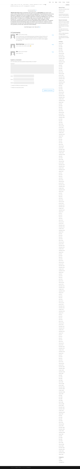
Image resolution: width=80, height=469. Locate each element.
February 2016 (61, 242)
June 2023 (60, 105)
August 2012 (61, 312)
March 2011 (61, 341)
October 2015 (61, 248)
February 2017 (61, 221)
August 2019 (61, 171)
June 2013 (60, 296)
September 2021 (62, 134)
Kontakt (67, 2)
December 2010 (61, 346)
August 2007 (61, 413)
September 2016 (62, 230)
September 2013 (62, 290)
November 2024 (62, 78)
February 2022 (61, 125)
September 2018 (62, 189)
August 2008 (61, 393)
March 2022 (61, 124)
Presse (64, 2)
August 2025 (61, 63)
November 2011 (62, 328)
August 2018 (61, 191)
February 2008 (61, 403)
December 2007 (61, 407)
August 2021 (61, 135)
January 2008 (61, 405)
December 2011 (61, 326)
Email (12, 79)
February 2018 (61, 201)
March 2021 (61, 144)
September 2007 (62, 412)
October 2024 (61, 80)
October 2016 (61, 228)
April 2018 (60, 198)
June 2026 (60, 46)
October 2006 (61, 430)
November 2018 (62, 186)
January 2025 (61, 75)
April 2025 (60, 70)
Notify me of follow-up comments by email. (20, 85)
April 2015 (60, 258)
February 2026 (61, 53)
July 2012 (60, 314)
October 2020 (61, 152)
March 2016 (61, 240)
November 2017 (62, 206)
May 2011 (60, 338)
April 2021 (60, 142)
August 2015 (61, 252)
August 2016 (61, 231)
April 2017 (60, 218)
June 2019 (60, 174)
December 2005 (61, 447)
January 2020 (61, 162)
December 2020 (61, 149)
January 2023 (61, 114)
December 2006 (61, 427)
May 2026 (60, 48)
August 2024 (61, 83)
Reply (53, 35)
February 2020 (61, 161)
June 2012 (60, 316)
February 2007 (61, 424)
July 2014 (60, 274)
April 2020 (60, 157)
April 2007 (60, 420)
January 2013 (61, 304)
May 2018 (60, 196)
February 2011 (61, 343)
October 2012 (61, 309)
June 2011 (60, 336)
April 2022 (60, 122)
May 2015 (60, 257)
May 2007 (60, 418)
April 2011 (60, 339)
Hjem (50, 2)
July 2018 (60, 193)
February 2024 (61, 92)
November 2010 (62, 348)
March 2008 (61, 402)
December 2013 (61, 285)
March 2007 (61, 422)
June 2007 (60, 417)
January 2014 (61, 284)
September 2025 (62, 61)
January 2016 (61, 243)
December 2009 (61, 366)
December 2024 (61, 77)
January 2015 (61, 264)
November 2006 (62, 429)
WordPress (29, 467)
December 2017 (61, 205)
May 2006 (60, 439)
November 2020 (62, 151)
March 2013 (61, 301)
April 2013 (60, 299)
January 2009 (61, 385)
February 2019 (61, 181)
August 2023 (61, 102)
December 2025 (61, 56)
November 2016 (62, 226)
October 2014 (61, 269)
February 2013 (61, 302)
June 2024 (60, 87)
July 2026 (60, 45)
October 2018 (61, 188)
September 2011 (62, 331)
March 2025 (61, 71)
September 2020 (62, 154)
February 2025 (61, 73)
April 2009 (60, 380)
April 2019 (60, 178)
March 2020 (61, 159)
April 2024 (60, 88)
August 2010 (61, 353)
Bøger (56, 2)
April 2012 (60, 319)
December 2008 (61, 386)
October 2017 (61, 208)
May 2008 (60, 398)
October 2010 (61, 349)
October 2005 (61, 450)
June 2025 (60, 66)
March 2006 (61, 442)
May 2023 (60, 107)
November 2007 (62, 408)
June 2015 (60, 255)
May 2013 (60, 297)
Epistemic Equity (62, 10)
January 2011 (61, 344)
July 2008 (60, 395)
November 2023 (62, 97)
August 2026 (61, 43)
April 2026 (60, 50)
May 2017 (60, 216)
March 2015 (61, 260)
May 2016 (60, 237)
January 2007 (61, 425)
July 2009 (60, 375)
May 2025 (60, 68)
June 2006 (60, 437)
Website (12, 82)
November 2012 (62, 307)
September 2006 (62, 432)
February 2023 (61, 112)
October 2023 (61, 98)
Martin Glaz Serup (15, 6)
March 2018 (61, 199)
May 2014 (60, 277)
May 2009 (60, 378)
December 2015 (61, 245)
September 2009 (62, 371)
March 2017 (61, 220)
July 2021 (60, 137)
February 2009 (61, 383)
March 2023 (61, 110)
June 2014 (60, 275)
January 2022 (61, 127)
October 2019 (61, 167)
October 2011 (61, 329)
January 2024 (61, 93)
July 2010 (60, 354)
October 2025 (61, 60)
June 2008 (60, 397)
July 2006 (60, 435)
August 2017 (61, 211)
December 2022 (61, 115)
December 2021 (61, 129)
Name (12, 76)
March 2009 (61, 381)
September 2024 (62, 82)
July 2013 (60, 294)
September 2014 (62, 270)
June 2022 (60, 119)
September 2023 (62, 100)
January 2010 (61, 365)
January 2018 (61, 203)
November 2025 (62, 58)
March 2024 (61, 90)
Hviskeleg (60, 460)
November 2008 (62, 388)
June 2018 (60, 194)
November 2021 (62, 130)
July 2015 (60, 253)
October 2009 (61, 370)
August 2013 (61, 292)
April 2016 (60, 238)
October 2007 (61, 410)
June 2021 (60, 139)
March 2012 (61, 321)
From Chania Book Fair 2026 (64, 17)
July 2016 (60, 233)
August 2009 (61, 373)
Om (53, 2)
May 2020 (60, 156)
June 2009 (60, 376)
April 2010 (60, 360)
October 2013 (61, 289)
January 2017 (61, 223)
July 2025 (60, 65)
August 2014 (61, 272)
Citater (60, 458)
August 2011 (61, 333)
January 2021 (61, 147)
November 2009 (62, 368)
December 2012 (61, 306)
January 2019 (61, 183)
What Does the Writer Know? (64, 9)
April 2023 (60, 109)
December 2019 (61, 164)
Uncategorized (26, 6)
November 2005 (62, 449)
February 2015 (61, 262)
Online (60, 2)
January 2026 (61, 55)
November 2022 (62, 117)
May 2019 (60, 176)
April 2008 (60, 400)
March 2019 (61, 179)
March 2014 (61, 280)
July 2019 (60, 173)
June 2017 (60, 215)
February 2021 (61, 146)
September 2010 (62, 351)
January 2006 (61, 445)
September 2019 (62, 169)
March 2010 (61, 361)
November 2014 (62, 267)
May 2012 (60, 317)
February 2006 (61, 444)
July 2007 (60, 415)
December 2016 (61, 225)
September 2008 (62, 392)
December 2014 (61, 265)
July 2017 (60, 213)
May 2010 (60, 358)
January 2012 (61, 324)
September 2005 (62, 452)
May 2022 (60, 120)
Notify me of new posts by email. (18, 87)
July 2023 (60, 103)
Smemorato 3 (61, 12)
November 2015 (62, 247)
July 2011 (60, 334)
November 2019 (62, 166)
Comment (13, 63)
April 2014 (60, 279)
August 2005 (61, 454)
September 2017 (62, 210)
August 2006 (61, 434)
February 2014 (61, 282)
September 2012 (62, 311)
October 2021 (61, 132)
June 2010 (60, 356)
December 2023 (61, 95)
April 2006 (60, 440)
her (36, 10)
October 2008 (61, 390)
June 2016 (60, 235)
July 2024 (60, 85)
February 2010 (61, 363)
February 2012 (61, 322)
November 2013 (62, 287)
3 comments (32, 6)
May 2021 (60, 141)
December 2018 (61, 184)
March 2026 (61, 51)
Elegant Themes (18, 467)
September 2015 (62, 250)
